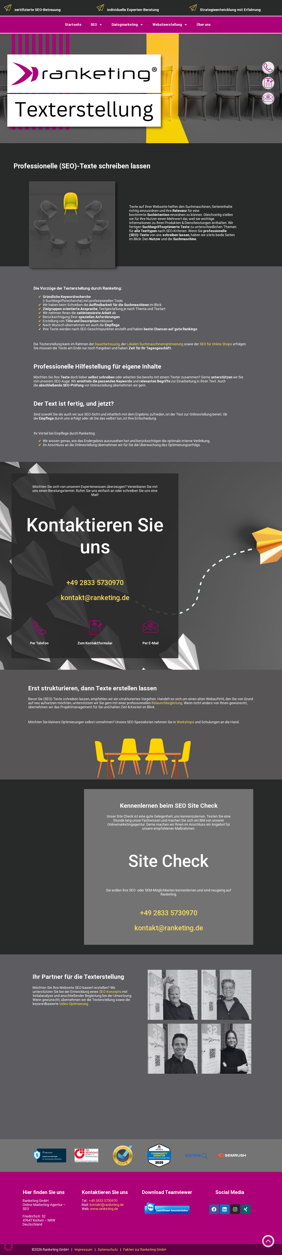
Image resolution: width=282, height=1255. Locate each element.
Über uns (204, 25)
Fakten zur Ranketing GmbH (144, 1249)
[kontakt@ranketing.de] (268, 98)
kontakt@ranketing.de (95, 598)
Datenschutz (108, 1249)
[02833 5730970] (268, 68)
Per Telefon (39, 643)
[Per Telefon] (39, 628)
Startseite (73, 25)
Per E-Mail (151, 643)
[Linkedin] (224, 1209)
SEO (94, 25)
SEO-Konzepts (110, 992)
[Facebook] (214, 1209)
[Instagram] (235, 1209)
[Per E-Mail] (150, 628)
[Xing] (246, 1209)
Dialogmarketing (125, 25)
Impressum (83, 1249)
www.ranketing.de (104, 1209)
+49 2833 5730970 (95, 583)
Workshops (185, 722)
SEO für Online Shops (216, 344)
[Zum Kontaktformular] (268, 83)
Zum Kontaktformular (95, 643)
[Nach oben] (268, 1241)
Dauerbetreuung (107, 344)
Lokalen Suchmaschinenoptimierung (155, 344)
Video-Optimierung (73, 1004)
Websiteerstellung (167, 25)
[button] (8, 1246)
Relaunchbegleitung (167, 703)
